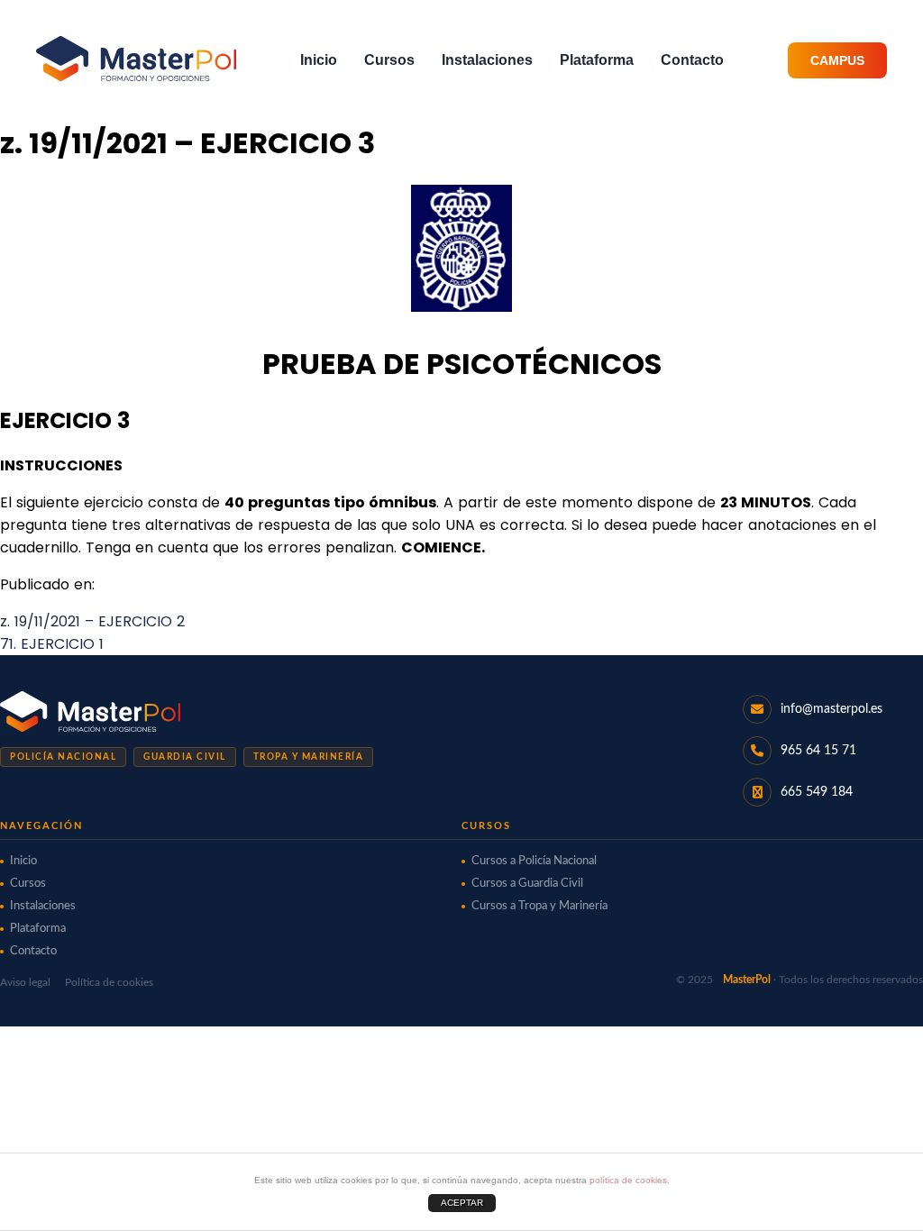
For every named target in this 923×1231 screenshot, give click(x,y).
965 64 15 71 (818, 750)
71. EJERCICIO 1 (52, 644)
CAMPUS (837, 60)
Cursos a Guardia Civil (527, 883)
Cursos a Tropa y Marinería (539, 906)
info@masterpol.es (831, 709)
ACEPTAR (462, 1203)
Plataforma (597, 60)
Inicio (318, 60)
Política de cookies (109, 982)
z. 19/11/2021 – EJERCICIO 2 (92, 621)
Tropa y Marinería (308, 756)
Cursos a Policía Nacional (534, 861)
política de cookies (628, 1180)
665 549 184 (817, 792)
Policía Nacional (63, 756)
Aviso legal (25, 982)
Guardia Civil (184, 756)
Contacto (692, 60)
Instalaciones (487, 60)
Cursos (389, 60)
